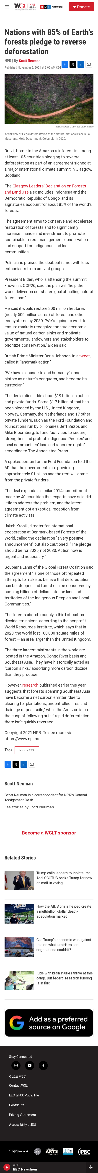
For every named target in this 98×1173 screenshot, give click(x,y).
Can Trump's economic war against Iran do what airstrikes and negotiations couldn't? (63, 945)
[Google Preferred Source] (49, 1023)
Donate (83, 7)
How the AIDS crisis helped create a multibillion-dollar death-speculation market (63, 911)
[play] (7, 1167)
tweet (84, 356)
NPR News (26, 750)
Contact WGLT (19, 1085)
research (30, 685)
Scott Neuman (29, 60)
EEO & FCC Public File (24, 1095)
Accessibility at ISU (22, 1124)
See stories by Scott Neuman (29, 806)
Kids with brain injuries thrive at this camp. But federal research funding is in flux (64, 978)
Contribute (16, 1105)
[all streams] (92, 1167)
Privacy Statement (22, 1115)
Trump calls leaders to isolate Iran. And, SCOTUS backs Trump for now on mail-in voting (64, 878)
